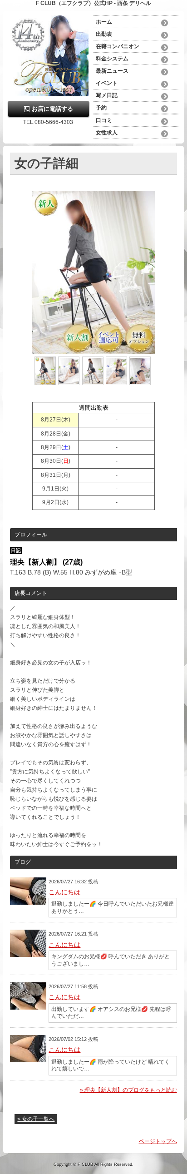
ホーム (104, 22)
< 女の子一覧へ (35, 1119)
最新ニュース (112, 71)
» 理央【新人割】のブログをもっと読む (128, 1090)
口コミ (104, 120)
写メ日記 (107, 95)
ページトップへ (158, 1141)
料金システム (112, 58)
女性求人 (107, 132)
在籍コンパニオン (117, 46)
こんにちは (64, 892)
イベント (107, 83)
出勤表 (104, 34)
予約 (101, 107)
